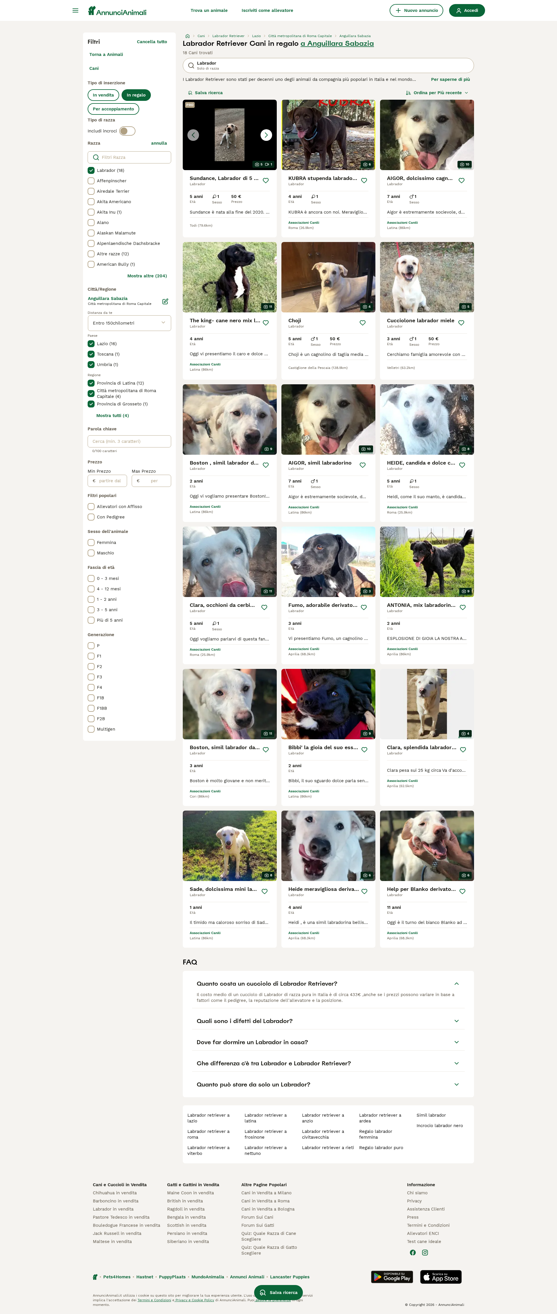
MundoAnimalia (207, 1277)
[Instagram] (425, 1252)
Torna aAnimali (106, 54)
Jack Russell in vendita (117, 1233)
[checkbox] (91, 170)
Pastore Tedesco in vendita (121, 1217)
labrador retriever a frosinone (266, 1134)
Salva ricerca (209, 92)
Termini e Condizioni (428, 1225)
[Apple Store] (441, 1277)
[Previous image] (193, 135)
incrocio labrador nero (440, 1125)
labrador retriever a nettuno (266, 1150)
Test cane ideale (424, 1241)
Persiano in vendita (187, 1233)
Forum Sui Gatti (257, 1225)
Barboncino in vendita (115, 1201)
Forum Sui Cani (257, 1217)
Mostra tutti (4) (112, 415)
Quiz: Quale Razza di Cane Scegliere (268, 1236)
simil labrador (431, 1115)
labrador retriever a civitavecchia (323, 1134)
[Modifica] (165, 301)
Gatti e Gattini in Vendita (193, 1184)
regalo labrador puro (381, 1147)
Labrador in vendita (113, 1209)
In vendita (103, 95)
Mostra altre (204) (147, 276)
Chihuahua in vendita (115, 1192)
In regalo (136, 95)
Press (413, 1217)
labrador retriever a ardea (380, 1118)
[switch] (127, 131)
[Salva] (266, 180)
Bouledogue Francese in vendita (126, 1225)
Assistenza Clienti (426, 1209)
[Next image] (266, 135)
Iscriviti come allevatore (267, 10)
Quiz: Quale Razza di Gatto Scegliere (269, 1250)
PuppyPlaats (172, 1277)
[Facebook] (413, 1252)
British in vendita (185, 1201)
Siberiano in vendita (188, 1241)
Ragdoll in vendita (186, 1209)
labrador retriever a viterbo (208, 1150)
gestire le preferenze (272, 1300)
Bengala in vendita (186, 1217)
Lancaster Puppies (290, 1277)
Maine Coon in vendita (190, 1192)
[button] (230, 135)
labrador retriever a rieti (328, 1147)
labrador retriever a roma (208, 1134)
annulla (159, 143)
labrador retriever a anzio (323, 1118)
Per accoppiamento (113, 109)
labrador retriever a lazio (208, 1118)
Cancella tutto (152, 41)
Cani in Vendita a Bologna (267, 1209)
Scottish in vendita (186, 1225)
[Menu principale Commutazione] (75, 10)
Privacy (414, 1201)
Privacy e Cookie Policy (194, 1300)
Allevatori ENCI (423, 1233)
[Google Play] (392, 1277)
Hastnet (144, 1277)
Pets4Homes (117, 1277)
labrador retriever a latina (266, 1118)
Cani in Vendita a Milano (266, 1192)
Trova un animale (209, 10)
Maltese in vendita (112, 1241)
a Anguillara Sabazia (337, 43)
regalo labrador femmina (375, 1134)
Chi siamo (417, 1192)
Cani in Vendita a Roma (265, 1201)
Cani (94, 68)
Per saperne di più (450, 79)
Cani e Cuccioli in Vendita (120, 1184)
